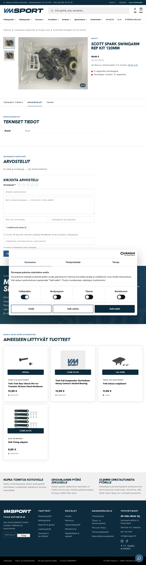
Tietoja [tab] (115, 262)
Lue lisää (120, 372)
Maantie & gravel (46, 525)
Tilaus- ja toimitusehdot (25, 561)
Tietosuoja (7, 561)
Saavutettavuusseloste (103, 536)
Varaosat (38, 20)
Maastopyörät (44, 516)
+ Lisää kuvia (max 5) (16, 227)
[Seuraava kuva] (83, 63)
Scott (94, 38)
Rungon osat (44, 30)
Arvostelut (35, 102)
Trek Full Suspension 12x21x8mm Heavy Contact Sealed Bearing (72, 382)
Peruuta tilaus (99, 527)
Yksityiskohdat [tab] (73, 262)
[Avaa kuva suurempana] (83, 41)
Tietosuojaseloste (100, 532)
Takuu (50, 102)
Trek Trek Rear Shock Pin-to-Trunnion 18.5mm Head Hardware (25, 385)
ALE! (119, 20)
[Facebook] (126, 541)
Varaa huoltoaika (136, 2)
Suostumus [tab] (30, 262)
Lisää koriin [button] (73, 372)
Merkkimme (70, 529)
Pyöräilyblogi (133, 20)
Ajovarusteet (79, 20)
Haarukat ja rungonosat (24, 30)
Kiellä (31, 309)
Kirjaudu (122, 2)
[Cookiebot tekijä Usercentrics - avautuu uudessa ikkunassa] (122, 254)
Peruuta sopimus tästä (47, 561)
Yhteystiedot (98, 516)
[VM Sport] (23, 10)
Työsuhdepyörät (72, 525)
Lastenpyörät (44, 529)
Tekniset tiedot (13, 102)
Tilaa (23, 535)
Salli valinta (73, 309)
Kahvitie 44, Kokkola (130, 527)
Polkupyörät (8, 20)
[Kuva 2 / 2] (9, 55)
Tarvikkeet (52, 20)
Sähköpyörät (24, 20)
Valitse (25, 372)
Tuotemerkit (95, 20)
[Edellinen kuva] (23, 63)
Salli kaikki (115, 309)
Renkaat (65, 20)
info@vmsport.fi (128, 536)
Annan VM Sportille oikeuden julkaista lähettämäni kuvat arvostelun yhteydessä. (42, 235)
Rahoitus (69, 520)
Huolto (110, 20)
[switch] (57, 297)
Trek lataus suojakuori (114, 383)
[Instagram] (122, 541)
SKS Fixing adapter (18, 442)
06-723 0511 (47, 2)
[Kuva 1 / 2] (9, 43)
